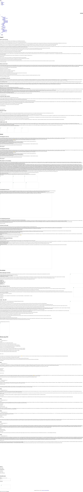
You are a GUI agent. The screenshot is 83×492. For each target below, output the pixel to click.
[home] (0, 0)
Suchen (8, 491)
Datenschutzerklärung (46, 490)
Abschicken (1, 481)
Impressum (43, 490)
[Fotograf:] (76, 313)
